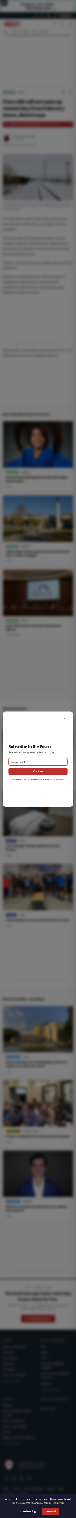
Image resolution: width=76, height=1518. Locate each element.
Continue (38, 771)
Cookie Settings (29, 1511)
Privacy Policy (58, 779)
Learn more (58, 1502)
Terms (46, 779)
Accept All (51, 1511)
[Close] (65, 718)
